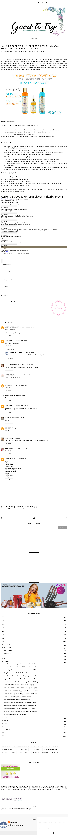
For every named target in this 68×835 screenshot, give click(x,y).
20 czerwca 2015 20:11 (20, 385)
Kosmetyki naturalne (37, 746)
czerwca (7, 661)
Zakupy (15, 755)
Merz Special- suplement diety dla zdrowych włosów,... (21, 693)
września (7, 653)
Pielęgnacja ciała (48, 749)
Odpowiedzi (11, 349)
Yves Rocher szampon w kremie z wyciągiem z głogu (21, 687)
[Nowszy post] (1, 518)
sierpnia (7, 656)
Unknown (8, 341)
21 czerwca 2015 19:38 (22, 395)
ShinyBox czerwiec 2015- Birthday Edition (17, 673)
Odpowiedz (9, 335)
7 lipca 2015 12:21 (20, 438)
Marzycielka (10, 375)
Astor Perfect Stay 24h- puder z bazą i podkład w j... (20, 708)
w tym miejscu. (32, 67)
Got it (56, 833)
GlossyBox (5, 746)
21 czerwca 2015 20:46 (20, 405)
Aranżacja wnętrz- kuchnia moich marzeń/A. (18, 699)
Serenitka (9, 428)
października (9, 650)
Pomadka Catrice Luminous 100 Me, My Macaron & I (20, 667)
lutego (6, 726)
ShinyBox (5, 755)
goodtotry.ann (16, 352)
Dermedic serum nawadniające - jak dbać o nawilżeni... (21, 690)
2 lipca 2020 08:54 (20, 459)
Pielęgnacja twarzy (39, 752)
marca (6, 723)
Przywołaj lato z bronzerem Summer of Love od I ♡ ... (21, 670)
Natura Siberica (39, 51)
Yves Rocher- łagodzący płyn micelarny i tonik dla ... (20, 664)
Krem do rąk (52, 746)
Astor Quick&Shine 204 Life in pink (15, 714)
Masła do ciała (34, 749)
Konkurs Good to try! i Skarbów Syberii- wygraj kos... (21, 684)
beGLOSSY (24, 755)
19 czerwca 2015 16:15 (20, 341)
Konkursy (30, 51)
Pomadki (53, 752)
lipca (5, 659)
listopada (7, 647)
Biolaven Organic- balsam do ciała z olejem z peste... (21, 711)
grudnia (7, 644)
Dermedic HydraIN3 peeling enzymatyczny (17, 696)
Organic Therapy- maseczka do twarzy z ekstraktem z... (22, 679)
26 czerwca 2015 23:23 (17, 417)
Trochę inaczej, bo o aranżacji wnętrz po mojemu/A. (20, 702)
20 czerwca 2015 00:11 (25, 364)
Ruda (7, 417)
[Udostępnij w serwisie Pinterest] (15, 302)
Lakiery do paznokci (8, 749)
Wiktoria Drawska (12, 327)
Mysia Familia (10, 395)
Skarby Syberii (26, 59)
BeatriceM (9, 438)
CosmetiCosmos (11, 364)
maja (5, 718)
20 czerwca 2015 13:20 (23, 375)
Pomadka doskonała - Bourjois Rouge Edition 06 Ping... (21, 682)
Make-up (22, 749)
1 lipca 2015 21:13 (19, 428)
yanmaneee (9, 459)
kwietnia (7, 720)
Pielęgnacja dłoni (7, 752)
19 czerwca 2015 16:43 (31, 352)
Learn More (50, 833)
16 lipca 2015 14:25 (21, 448)
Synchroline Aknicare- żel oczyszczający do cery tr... (21, 705)
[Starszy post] (66, 518)
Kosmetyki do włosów (19, 746)
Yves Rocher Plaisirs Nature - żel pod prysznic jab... (21, 676)
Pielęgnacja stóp (23, 752)
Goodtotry (15, 179)
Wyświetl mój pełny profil (15, 825)
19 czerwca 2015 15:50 (27, 327)
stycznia (7, 729)
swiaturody (9, 448)
